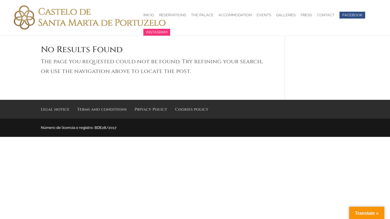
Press (306, 15)
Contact (326, 15)
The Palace (202, 15)
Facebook (352, 15)
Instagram (156, 32)
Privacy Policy (150, 109)
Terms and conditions (102, 109)
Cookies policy (191, 109)
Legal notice (55, 109)
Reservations (172, 15)
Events (264, 15)
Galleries (286, 15)
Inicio (148, 15)
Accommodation (235, 15)
